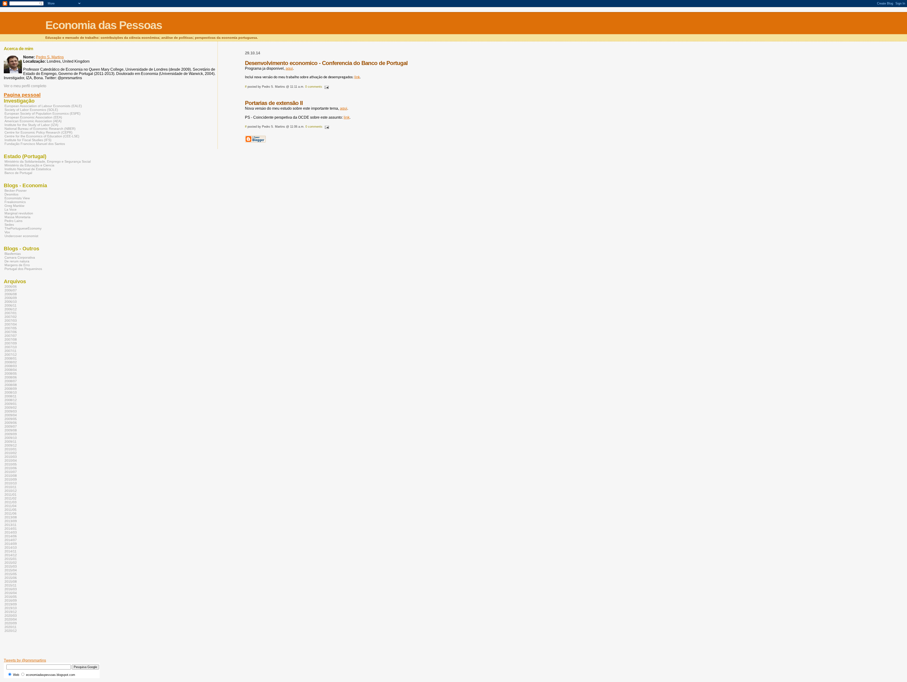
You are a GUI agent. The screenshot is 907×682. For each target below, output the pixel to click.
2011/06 (10, 513)
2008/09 (10, 389)
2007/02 (10, 317)
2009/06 (10, 423)
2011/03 (10, 502)
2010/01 (10, 449)
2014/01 (10, 528)
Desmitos (11, 194)
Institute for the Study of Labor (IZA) (31, 125)
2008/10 (10, 392)
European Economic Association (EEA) (33, 117)
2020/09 (10, 623)
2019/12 (10, 612)
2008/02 (10, 362)
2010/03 (10, 457)
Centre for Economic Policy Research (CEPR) (38, 132)
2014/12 (10, 555)
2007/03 (10, 320)
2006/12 (10, 309)
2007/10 (10, 347)
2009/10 (10, 438)
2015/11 (10, 585)
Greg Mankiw (14, 206)
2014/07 (10, 540)
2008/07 (10, 381)
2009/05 (10, 419)
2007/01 (10, 313)
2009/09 (10, 434)
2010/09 (10, 479)
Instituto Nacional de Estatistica (27, 169)
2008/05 (10, 373)
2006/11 (10, 305)
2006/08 (10, 294)
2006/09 (10, 298)
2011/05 (10, 510)
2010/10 (10, 483)
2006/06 (10, 286)
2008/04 (10, 370)
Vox (7, 232)
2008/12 (10, 400)
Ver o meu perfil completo (25, 86)
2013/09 (10, 521)
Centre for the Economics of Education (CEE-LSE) (41, 136)
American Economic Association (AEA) (33, 121)
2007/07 (10, 336)
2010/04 (10, 460)
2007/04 (10, 324)
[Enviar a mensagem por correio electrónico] (326, 86)
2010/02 (10, 453)
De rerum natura (16, 261)
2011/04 (10, 506)
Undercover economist (21, 236)
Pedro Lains (13, 221)
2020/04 (10, 619)
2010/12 (10, 491)
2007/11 (10, 351)
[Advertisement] (133, 651)
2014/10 (10, 547)
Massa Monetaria (17, 217)
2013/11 (10, 525)
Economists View (17, 198)
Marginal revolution (18, 213)
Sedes (9, 224)
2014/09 (10, 544)
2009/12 (10, 445)
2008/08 (10, 385)
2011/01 (10, 494)
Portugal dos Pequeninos (23, 269)
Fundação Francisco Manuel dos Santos (34, 144)
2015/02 (10, 563)
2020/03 (10, 615)
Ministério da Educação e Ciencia (29, 165)
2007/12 (10, 354)
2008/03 (10, 366)
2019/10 (10, 608)
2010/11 (10, 487)
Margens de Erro (17, 265)
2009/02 (10, 407)
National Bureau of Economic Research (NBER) (40, 128)
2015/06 (10, 578)
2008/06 (10, 377)
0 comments (313, 86)
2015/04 (10, 570)
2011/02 (10, 498)
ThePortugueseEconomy (23, 228)
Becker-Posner (15, 190)
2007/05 (10, 328)
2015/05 (10, 574)
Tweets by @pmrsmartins (25, 660)
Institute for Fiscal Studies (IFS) (27, 140)
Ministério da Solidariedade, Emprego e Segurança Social (47, 161)
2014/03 (10, 532)
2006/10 (10, 302)
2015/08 (10, 581)
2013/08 (10, 517)
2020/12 (10, 631)
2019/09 (10, 604)
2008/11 (10, 396)
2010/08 (10, 476)
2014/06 (10, 536)
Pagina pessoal (22, 95)
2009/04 (10, 415)
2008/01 (10, 358)
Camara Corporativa (19, 257)
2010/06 (10, 468)
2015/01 (10, 559)
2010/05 (10, 464)
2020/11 (10, 627)
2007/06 (10, 332)
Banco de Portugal (18, 173)
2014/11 (10, 551)
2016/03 (10, 589)
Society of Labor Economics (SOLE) (31, 110)
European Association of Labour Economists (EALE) (43, 106)
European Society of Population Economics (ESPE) (42, 113)
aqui (289, 68)
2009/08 (10, 430)
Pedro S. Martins (50, 57)
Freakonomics (15, 202)
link (357, 77)
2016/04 (10, 593)
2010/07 (10, 472)
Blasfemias (12, 254)
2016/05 (10, 597)
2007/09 (10, 343)
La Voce (10, 209)
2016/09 (10, 600)
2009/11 (10, 441)
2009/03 (10, 411)
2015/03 (10, 566)
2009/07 (10, 426)
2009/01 (10, 404)
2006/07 (10, 290)
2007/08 (10, 339)
